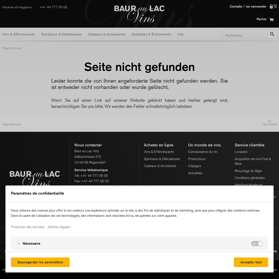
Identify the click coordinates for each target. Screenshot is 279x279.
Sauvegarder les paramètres (40, 262)
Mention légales (59, 227)
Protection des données (27, 227)
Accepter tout (251, 262)
